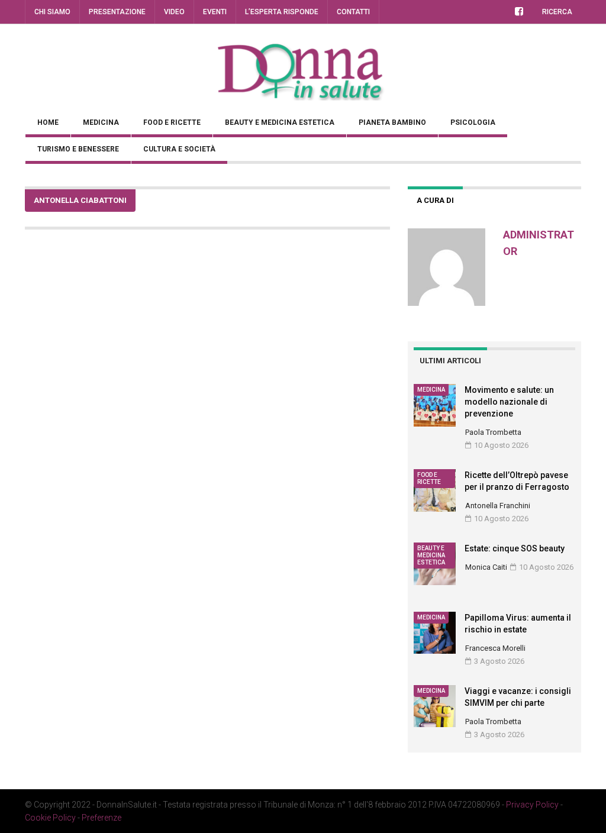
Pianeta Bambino (392, 122)
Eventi (215, 12)
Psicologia (472, 122)
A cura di (435, 200)
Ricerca (557, 12)
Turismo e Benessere (78, 149)
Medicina (101, 122)
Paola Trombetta (493, 432)
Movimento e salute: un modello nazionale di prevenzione (509, 401)
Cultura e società (179, 149)
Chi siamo (52, 12)
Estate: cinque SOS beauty (515, 548)
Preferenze (101, 817)
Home (48, 122)
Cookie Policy (50, 817)
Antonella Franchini (497, 505)
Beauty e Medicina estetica (279, 122)
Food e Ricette (172, 122)
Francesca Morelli (495, 648)
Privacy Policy (532, 804)
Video (174, 12)
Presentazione (117, 12)
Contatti (353, 12)
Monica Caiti (486, 567)
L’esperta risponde (281, 12)
